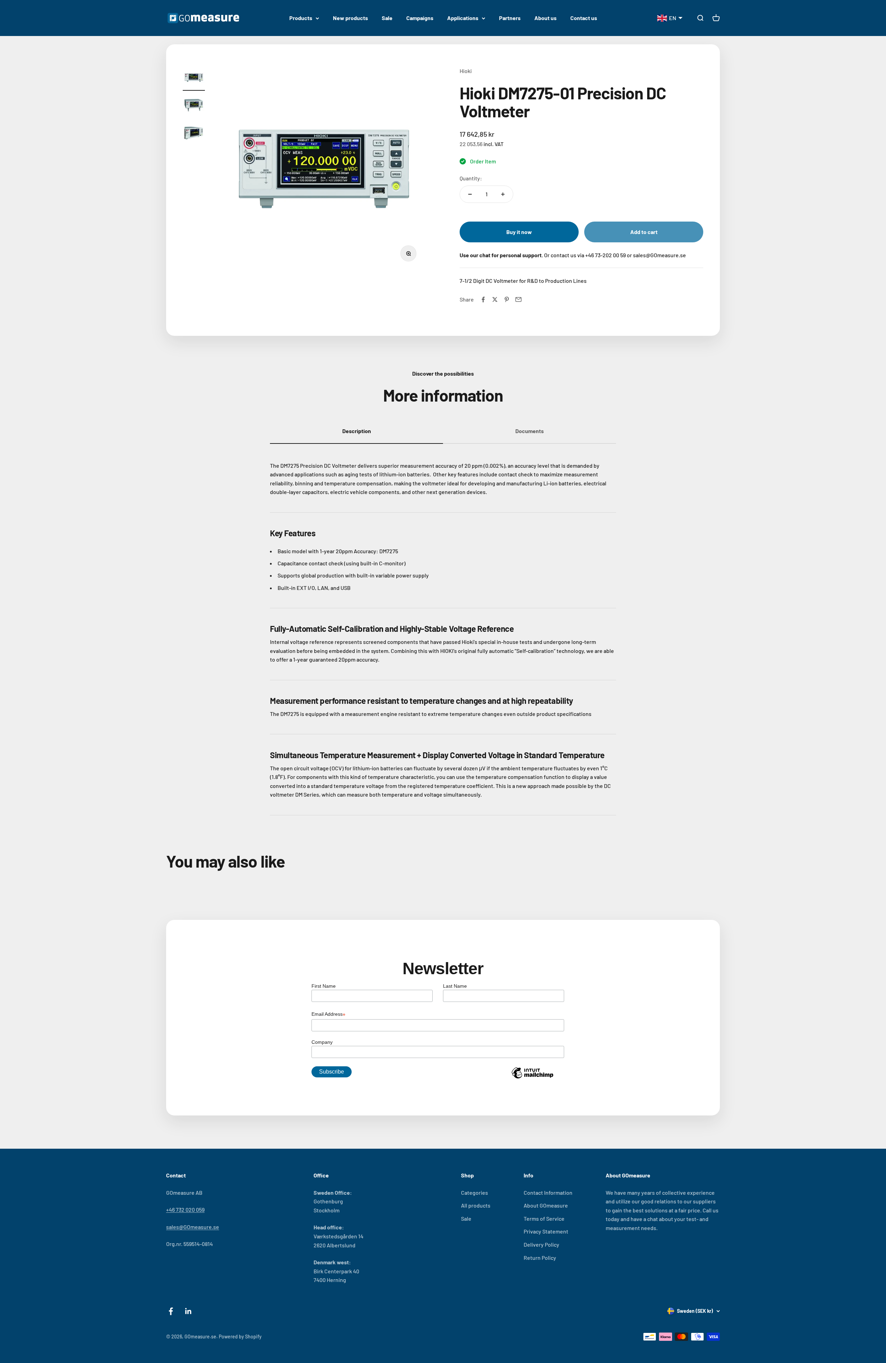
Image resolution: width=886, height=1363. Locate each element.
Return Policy (540, 1257)
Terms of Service (544, 1218)
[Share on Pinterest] (507, 299)
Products (300, 18)
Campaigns (419, 18)
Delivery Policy (541, 1244)
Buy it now (519, 231)
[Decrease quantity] (470, 194)
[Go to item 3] (194, 134)
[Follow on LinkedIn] (188, 1311)
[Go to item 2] (194, 106)
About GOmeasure (546, 1205)
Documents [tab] (529, 431)
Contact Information (548, 1192)
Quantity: (471, 178)
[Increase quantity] (503, 194)
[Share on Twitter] (495, 299)
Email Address (328, 1014)
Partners (510, 18)
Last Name (455, 986)
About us (545, 18)
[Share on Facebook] (483, 299)
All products (475, 1205)
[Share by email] (518, 299)
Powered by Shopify (240, 1336)
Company (322, 1042)
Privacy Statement (546, 1231)
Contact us (583, 18)
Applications (462, 18)
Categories (474, 1192)
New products (350, 18)
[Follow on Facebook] (170, 1311)
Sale (387, 18)
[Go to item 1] (194, 78)
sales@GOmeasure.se (192, 1226)
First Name (323, 986)
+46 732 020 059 (185, 1209)
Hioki (466, 71)
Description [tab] (356, 431)
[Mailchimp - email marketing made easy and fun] (532, 1078)
